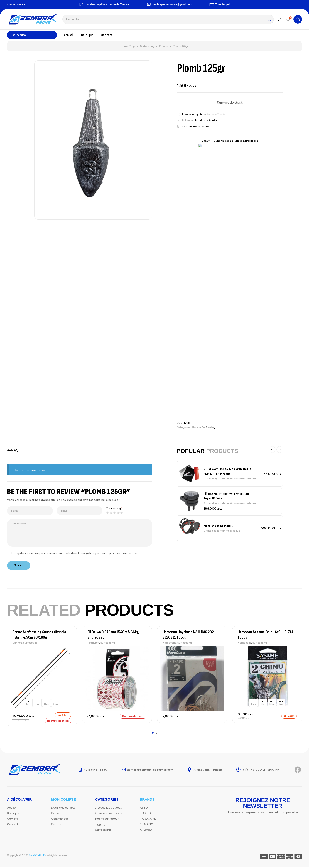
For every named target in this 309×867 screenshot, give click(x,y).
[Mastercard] (272, 857)
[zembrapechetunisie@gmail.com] (136, 4)
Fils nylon (93, 642)
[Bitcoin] (298, 857)
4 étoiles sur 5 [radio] (118, 512)
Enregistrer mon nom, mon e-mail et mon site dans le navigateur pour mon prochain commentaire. (75, 553)
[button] (272, 449)
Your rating (114, 508)
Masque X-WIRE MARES (218, 526)
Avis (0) (13, 450)
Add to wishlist (67, 649)
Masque (235, 530)
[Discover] (289, 857)
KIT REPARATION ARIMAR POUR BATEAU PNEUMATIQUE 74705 (228, 471)
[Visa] (264, 857)
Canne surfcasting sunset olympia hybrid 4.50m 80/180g (39, 634)
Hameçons (169, 642)
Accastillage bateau (216, 478)
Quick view (67, 665)
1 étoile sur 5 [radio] (107, 512)
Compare (67, 657)
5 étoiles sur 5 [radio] (121, 512)
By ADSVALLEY (37, 855)
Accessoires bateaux (243, 478)
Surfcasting (147, 46)
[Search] (269, 19)
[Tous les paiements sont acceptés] (199, 4)
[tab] (13, 450)
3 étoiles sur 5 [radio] (114, 512)
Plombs (163, 46)
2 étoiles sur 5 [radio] (111, 512)
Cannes (17, 642)
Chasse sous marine (216, 530)
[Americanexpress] (281, 857)
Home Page (128, 46)
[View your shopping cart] (297, 19)
